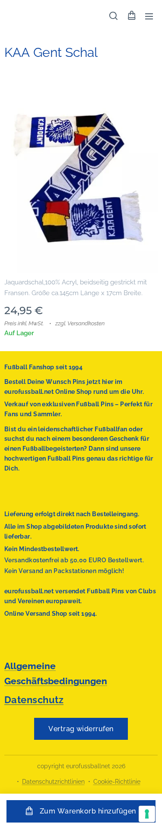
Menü (149, 16)
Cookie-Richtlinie (116, 781)
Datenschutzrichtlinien (53, 781)
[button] (113, 16)
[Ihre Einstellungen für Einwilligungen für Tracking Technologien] (147, 814)
